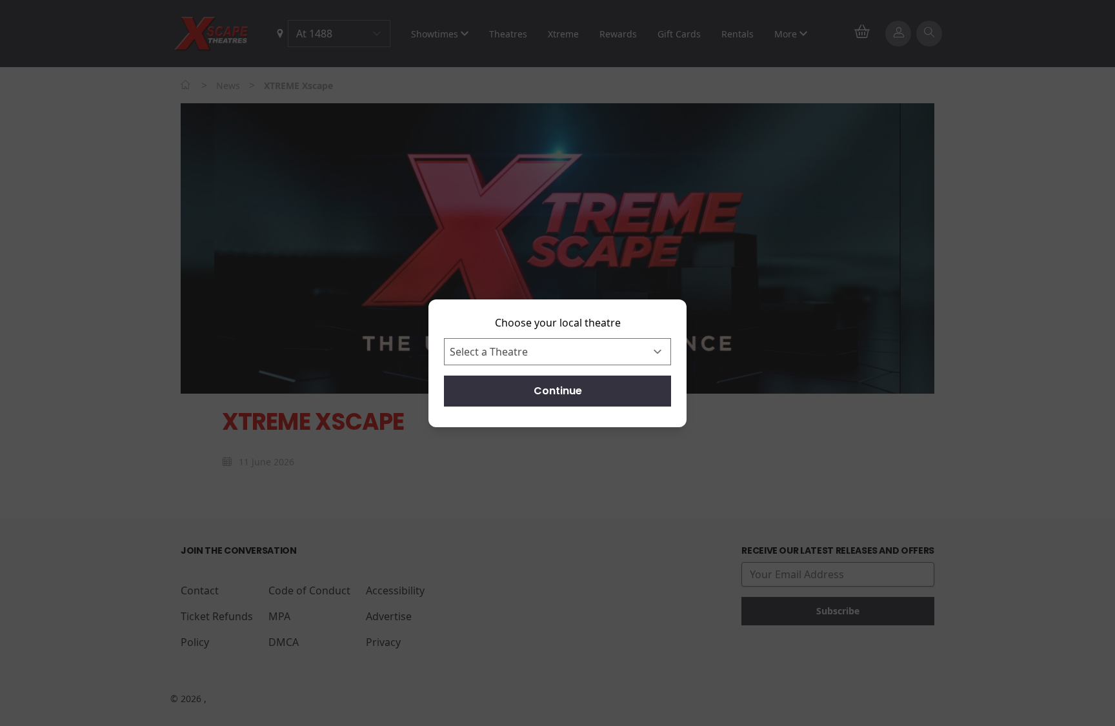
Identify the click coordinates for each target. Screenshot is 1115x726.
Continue (558, 390)
